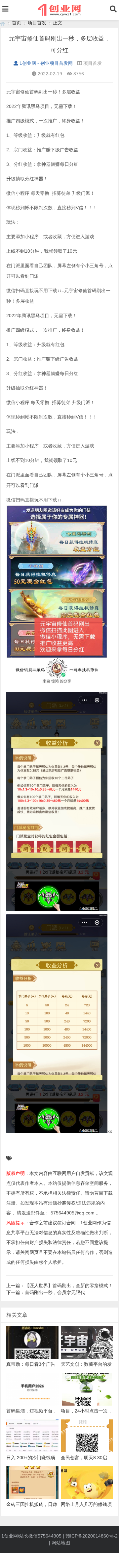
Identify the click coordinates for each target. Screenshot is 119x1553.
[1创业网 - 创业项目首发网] (2, 23)
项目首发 (37, 22)
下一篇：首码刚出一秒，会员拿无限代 (45, 1292)
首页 (16, 22)
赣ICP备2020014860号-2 (91, 1536)
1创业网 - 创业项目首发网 (46, 63)
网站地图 (61, 1542)
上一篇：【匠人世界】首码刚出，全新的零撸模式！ (59, 1285)
